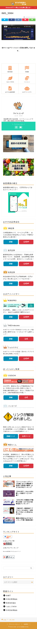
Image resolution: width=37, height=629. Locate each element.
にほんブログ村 (9, 541)
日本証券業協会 (11, 599)
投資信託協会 (11, 603)
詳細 (10, 242)
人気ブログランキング (10, 548)
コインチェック (10, 189)
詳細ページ (11, 436)
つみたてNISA (11, 606)
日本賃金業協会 (11, 610)
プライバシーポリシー (14, 624)
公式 (26, 339)
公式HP (26, 242)
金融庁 (8, 595)
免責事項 (26, 624)
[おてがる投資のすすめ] (18, 5)
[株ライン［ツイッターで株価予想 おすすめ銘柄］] (18, 557)
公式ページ (26, 436)
